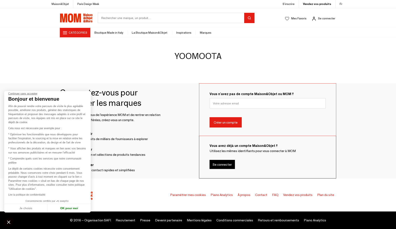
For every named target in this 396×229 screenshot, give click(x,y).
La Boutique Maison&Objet (150, 32)
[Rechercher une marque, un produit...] (249, 18)
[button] (9, 222)
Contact (261, 195)
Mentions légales (199, 220)
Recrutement (125, 220)
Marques (205, 32)
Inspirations (183, 32)
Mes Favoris (298, 18)
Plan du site (325, 195)
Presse (145, 220)
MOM (76, 18)
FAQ (275, 195)
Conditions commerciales (234, 220)
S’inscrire (289, 4)
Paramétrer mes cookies (188, 195)
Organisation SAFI (97, 220)
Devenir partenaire (168, 220)
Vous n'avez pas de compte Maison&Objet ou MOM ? (252, 94)
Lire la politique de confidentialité (26, 194)
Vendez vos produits (317, 4)
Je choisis (25, 208)
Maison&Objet (60, 4)
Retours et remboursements (278, 220)
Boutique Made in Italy (108, 32)
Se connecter (326, 18)
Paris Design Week (88, 4)
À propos (244, 195)
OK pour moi (69, 208)
